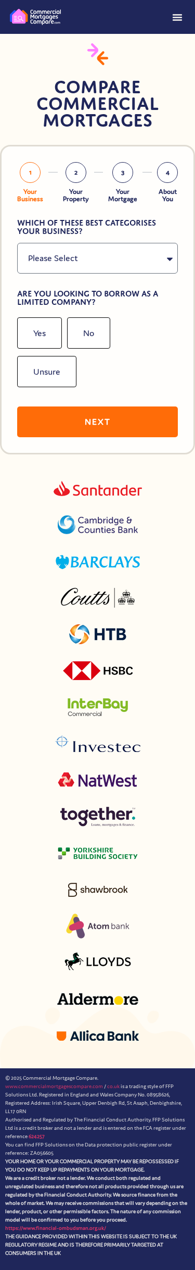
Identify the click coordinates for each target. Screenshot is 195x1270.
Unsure (46, 371)
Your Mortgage (122, 195)
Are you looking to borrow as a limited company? (87, 297)
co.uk (113, 1086)
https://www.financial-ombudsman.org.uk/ (55, 1228)
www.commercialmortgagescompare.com (54, 1086)
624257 (37, 1136)
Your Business (30, 195)
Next (98, 421)
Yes (39, 333)
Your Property (76, 195)
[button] (177, 17)
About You (168, 195)
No (88, 333)
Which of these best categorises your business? (86, 227)
